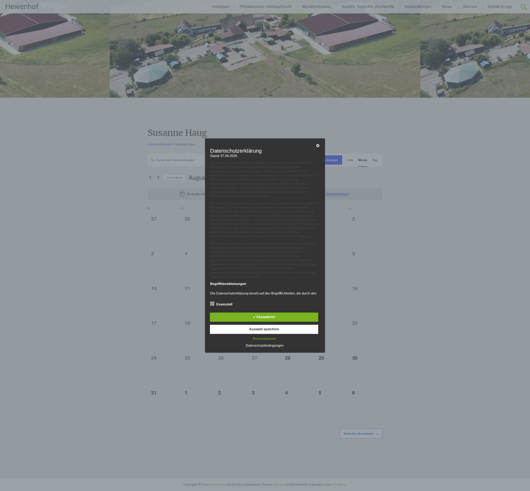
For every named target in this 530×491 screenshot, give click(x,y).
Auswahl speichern (264, 329)
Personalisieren (264, 338)
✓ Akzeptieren (264, 317)
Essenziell (224, 304)
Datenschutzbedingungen (265, 345)
